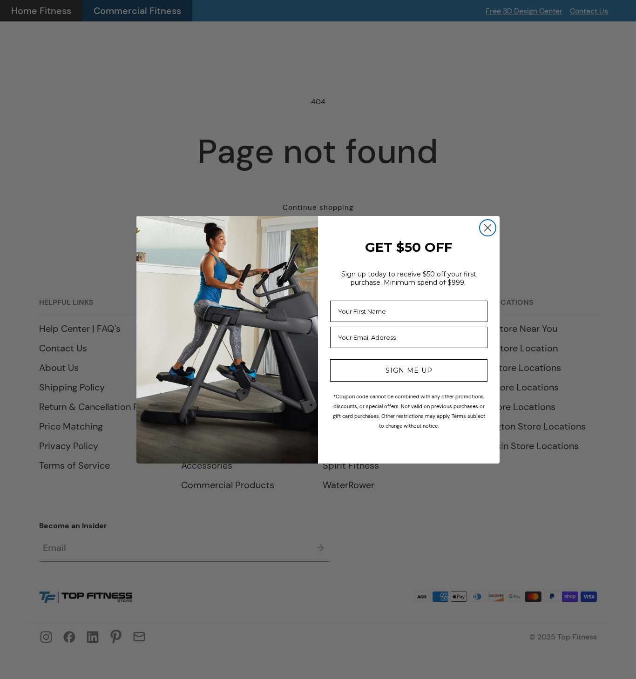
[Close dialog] (488, 228)
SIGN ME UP (409, 370)
